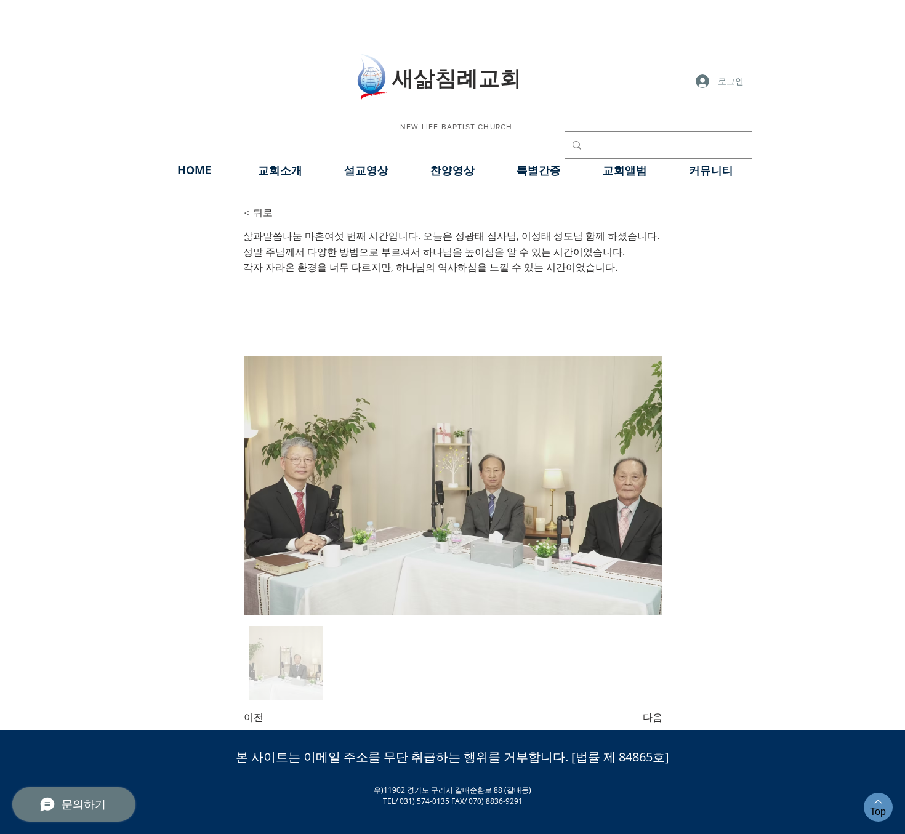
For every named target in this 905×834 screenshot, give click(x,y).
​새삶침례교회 (456, 77)
